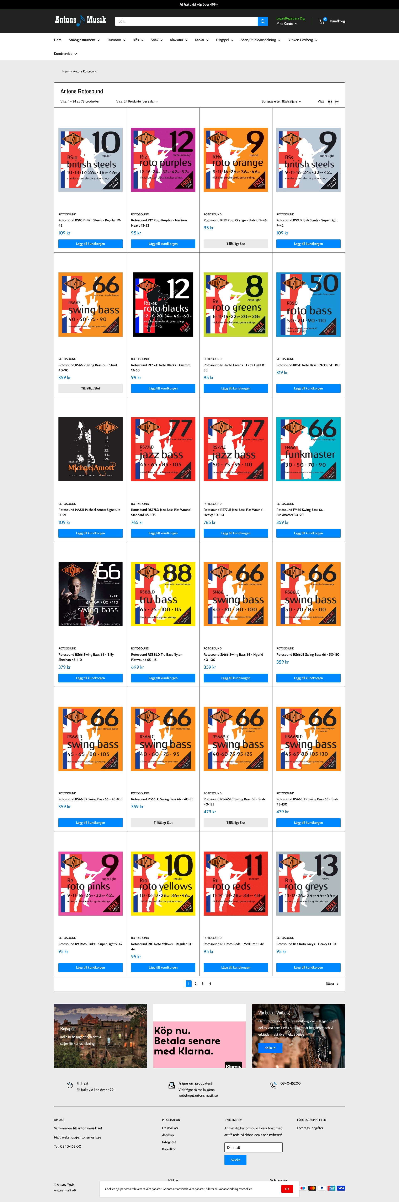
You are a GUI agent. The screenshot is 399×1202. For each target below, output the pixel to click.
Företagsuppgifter (310, 1128)
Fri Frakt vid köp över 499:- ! (199, 4)
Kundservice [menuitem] (63, 53)
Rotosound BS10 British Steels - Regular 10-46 (90, 222)
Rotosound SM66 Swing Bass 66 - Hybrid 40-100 (233, 657)
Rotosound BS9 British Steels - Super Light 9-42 (306, 222)
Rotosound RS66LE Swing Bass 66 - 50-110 (307, 655)
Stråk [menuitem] (154, 40)
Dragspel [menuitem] (222, 40)
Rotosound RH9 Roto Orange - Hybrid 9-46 (235, 220)
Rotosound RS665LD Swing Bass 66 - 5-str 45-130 (307, 801)
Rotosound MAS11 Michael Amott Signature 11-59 (89, 512)
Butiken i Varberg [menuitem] (300, 40)
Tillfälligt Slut (236, 244)
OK (287, 1189)
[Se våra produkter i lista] (337, 101)
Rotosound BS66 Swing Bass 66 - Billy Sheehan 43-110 (86, 657)
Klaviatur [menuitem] (176, 40)
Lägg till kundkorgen (90, 244)
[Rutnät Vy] (330, 101)
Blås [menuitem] (136, 40)
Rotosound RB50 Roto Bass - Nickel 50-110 (308, 365)
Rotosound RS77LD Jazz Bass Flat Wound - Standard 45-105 (162, 512)
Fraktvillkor (170, 1128)
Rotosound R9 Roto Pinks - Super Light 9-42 (90, 944)
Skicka (235, 1160)
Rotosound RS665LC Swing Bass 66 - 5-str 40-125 (234, 801)
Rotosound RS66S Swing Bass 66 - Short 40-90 (87, 367)
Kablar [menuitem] (199, 40)
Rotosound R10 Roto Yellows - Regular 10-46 (161, 946)
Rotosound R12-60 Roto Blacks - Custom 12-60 (160, 367)
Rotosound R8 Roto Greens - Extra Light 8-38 (235, 367)
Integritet (169, 1142)
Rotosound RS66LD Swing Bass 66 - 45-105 (90, 799)
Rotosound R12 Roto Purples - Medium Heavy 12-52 (159, 222)
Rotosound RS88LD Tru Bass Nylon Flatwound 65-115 (156, 657)
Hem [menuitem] (58, 40)
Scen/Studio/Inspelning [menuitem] (258, 40)
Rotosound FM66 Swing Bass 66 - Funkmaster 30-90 (300, 512)
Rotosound (67, 214)
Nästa (330, 984)
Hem (65, 71)
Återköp (168, 1135)
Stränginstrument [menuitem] (82, 40)
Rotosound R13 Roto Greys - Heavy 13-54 (306, 944)
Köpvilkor (169, 1149)
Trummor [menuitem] (114, 40)
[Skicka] (263, 21)
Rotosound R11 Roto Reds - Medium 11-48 (234, 944)
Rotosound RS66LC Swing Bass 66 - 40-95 (162, 799)
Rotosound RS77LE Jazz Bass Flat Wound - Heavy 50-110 (234, 512)
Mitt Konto (285, 23)
